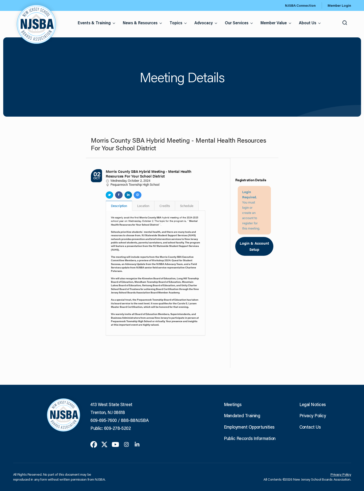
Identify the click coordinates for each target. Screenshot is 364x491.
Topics (176, 22)
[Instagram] (126, 444)
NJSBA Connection (300, 5)
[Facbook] (93, 444)
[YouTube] (115, 444)
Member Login (339, 5)
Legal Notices (312, 404)
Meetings (233, 404)
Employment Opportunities (249, 427)
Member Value (273, 22)
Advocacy (203, 22)
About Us (307, 22)
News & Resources (140, 22)
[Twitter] (104, 444)
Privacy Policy (312, 415)
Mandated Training (242, 415)
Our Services (236, 22)
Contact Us (310, 427)
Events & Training (94, 22)
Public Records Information (250, 438)
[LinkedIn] (137, 444)
